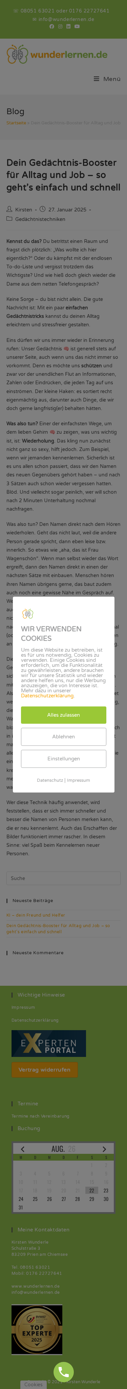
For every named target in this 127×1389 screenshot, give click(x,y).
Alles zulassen (63, 715)
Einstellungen (63, 758)
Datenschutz (50, 780)
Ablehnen (63, 736)
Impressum (78, 780)
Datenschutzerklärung (47, 695)
